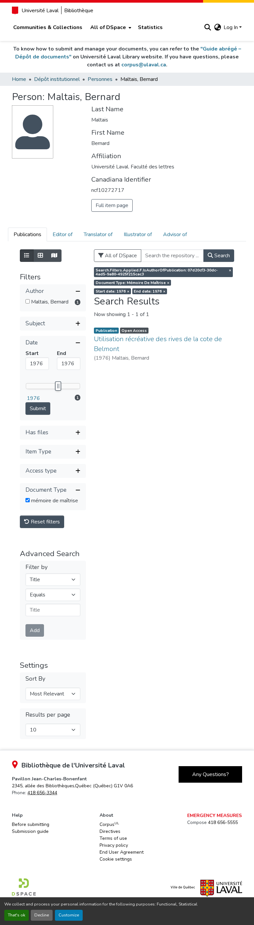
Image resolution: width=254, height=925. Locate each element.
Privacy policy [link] (114, 845)
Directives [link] (110, 831)
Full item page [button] (112, 205)
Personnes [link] (100, 79)
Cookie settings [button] (116, 859)
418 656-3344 (42, 793)
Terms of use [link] (113, 838)
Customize (69, 915)
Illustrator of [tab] (138, 234)
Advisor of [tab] (175, 234)
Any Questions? (210, 774)
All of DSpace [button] (108, 27)
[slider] (58, 386)
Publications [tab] (27, 234)
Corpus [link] (109, 824)
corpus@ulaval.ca (143, 64)
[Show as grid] (40, 255)
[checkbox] (27, 301)
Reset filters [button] (44, 521)
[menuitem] (110, 27)
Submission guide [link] (30, 831)
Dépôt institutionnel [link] (57, 79)
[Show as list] (27, 255)
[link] (72, 786)
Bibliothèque (78, 10)
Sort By (35, 678)
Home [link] (19, 79)
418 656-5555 (223, 822)
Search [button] (221, 255)
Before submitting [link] (30, 824)
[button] (207, 27)
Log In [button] (231, 27)
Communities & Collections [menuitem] (47, 27)
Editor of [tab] (62, 234)
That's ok (16, 915)
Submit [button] (38, 408)
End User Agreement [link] (122, 852)
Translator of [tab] (98, 234)
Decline (41, 915)
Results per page (47, 714)
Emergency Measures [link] (214, 815)
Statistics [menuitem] (150, 27)
